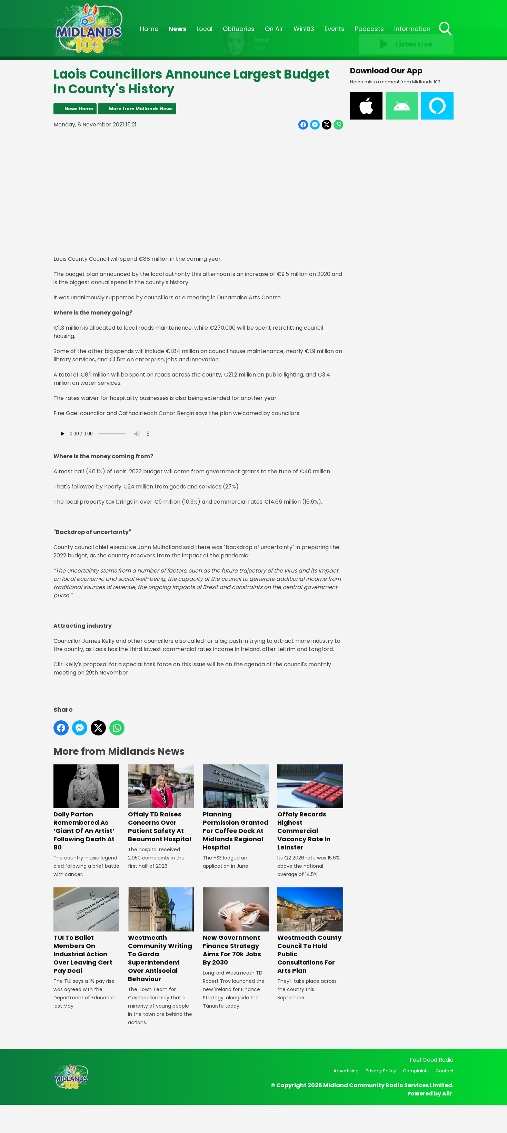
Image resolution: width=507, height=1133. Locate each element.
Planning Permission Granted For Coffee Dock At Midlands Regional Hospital (235, 831)
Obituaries (239, 28)
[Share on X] (326, 125)
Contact (445, 1071)
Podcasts (369, 28)
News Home (78, 108)
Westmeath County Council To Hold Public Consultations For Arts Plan (309, 954)
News (177, 28)
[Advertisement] (198, 189)
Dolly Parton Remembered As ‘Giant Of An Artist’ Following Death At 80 (84, 831)
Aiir (447, 1094)
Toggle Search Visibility (446, 36)
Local (204, 28)
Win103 (304, 28)
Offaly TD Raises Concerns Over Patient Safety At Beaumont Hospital (159, 826)
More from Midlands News (141, 108)
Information (412, 28)
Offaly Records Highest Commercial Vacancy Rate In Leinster (303, 831)
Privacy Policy (381, 1071)
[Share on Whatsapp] (338, 125)
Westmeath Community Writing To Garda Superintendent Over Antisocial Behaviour (160, 958)
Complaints (416, 1071)
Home (149, 28)
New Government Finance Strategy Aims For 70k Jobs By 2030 (232, 949)
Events (335, 28)
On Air (274, 28)
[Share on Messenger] (315, 125)
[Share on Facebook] (303, 125)
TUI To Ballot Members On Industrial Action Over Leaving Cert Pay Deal (82, 954)
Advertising (346, 1071)
